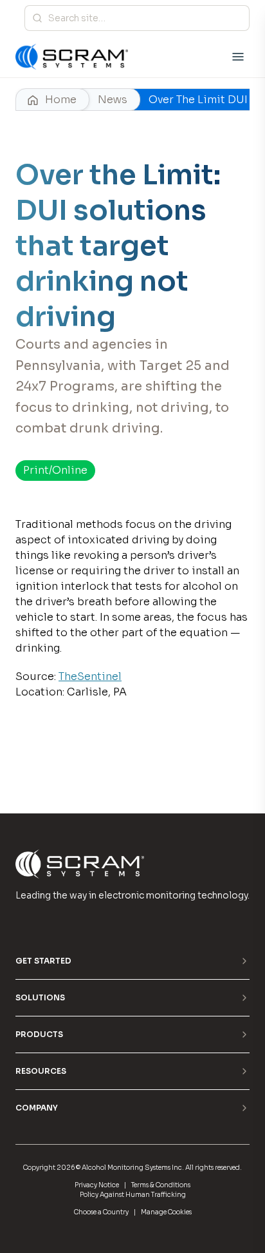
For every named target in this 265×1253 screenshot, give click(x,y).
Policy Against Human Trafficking (133, 1194)
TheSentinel (90, 676)
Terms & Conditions (160, 1185)
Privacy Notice (97, 1185)
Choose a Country (101, 1212)
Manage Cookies (166, 1212)
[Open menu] (238, 56)
